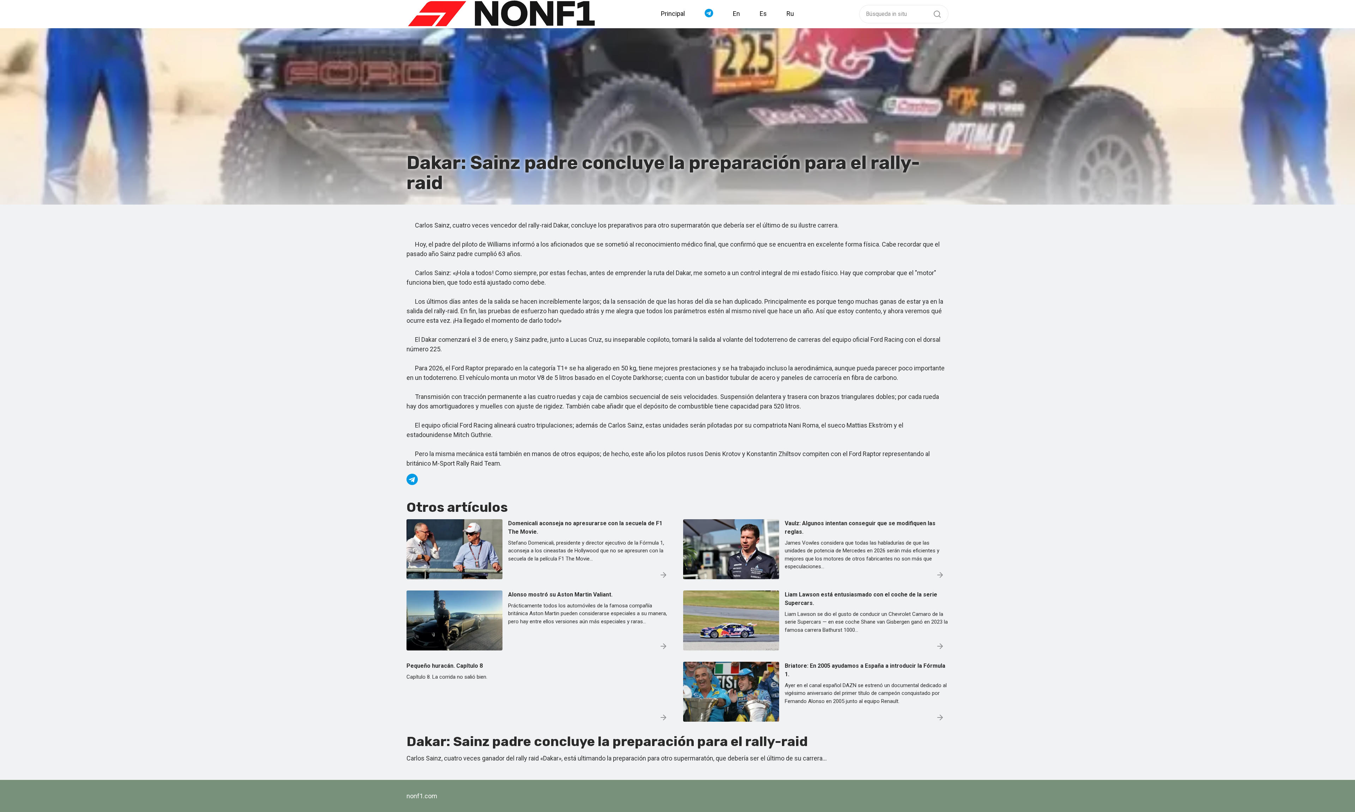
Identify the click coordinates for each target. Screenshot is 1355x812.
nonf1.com (421, 796)
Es (763, 13)
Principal (673, 13)
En (736, 13)
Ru (790, 13)
